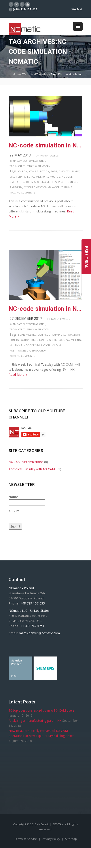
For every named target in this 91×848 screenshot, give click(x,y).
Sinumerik (15, 187)
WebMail (77, 9)
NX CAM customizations (28, 160)
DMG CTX (64, 171)
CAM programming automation (59, 334)
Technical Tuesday (35, 74)
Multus (55, 176)
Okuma (30, 182)
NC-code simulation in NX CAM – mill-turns (46, 145)
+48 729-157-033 (32, 603)
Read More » (18, 374)
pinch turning (67, 182)
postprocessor (19, 350)
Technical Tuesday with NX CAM (30, 166)
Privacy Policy (51, 839)
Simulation (39, 350)
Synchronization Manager (42, 187)
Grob (52, 340)
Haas (61, 340)
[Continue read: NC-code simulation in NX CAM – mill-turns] (46, 135)
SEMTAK (58, 824)
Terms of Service (26, 839)
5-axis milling (27, 334)
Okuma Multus (47, 182)
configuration (39, 171)
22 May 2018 (20, 155)
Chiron (22, 171)
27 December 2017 (25, 318)
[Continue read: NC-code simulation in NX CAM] (46, 298)
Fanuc (76, 171)
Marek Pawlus (49, 155)
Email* (14, 511)
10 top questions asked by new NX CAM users (41, 710)
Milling (29, 176)
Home (17, 74)
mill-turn (16, 176)
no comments (26, 192)
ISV (67, 340)
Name (13, 497)
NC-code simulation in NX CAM (46, 308)
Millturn (42, 176)
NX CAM (56, 345)
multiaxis (15, 345)
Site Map (71, 839)
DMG (54, 171)
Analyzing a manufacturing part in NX (35, 720)
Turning (66, 187)
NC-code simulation (37, 345)
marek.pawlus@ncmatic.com (39, 633)
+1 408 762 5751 (32, 626)
